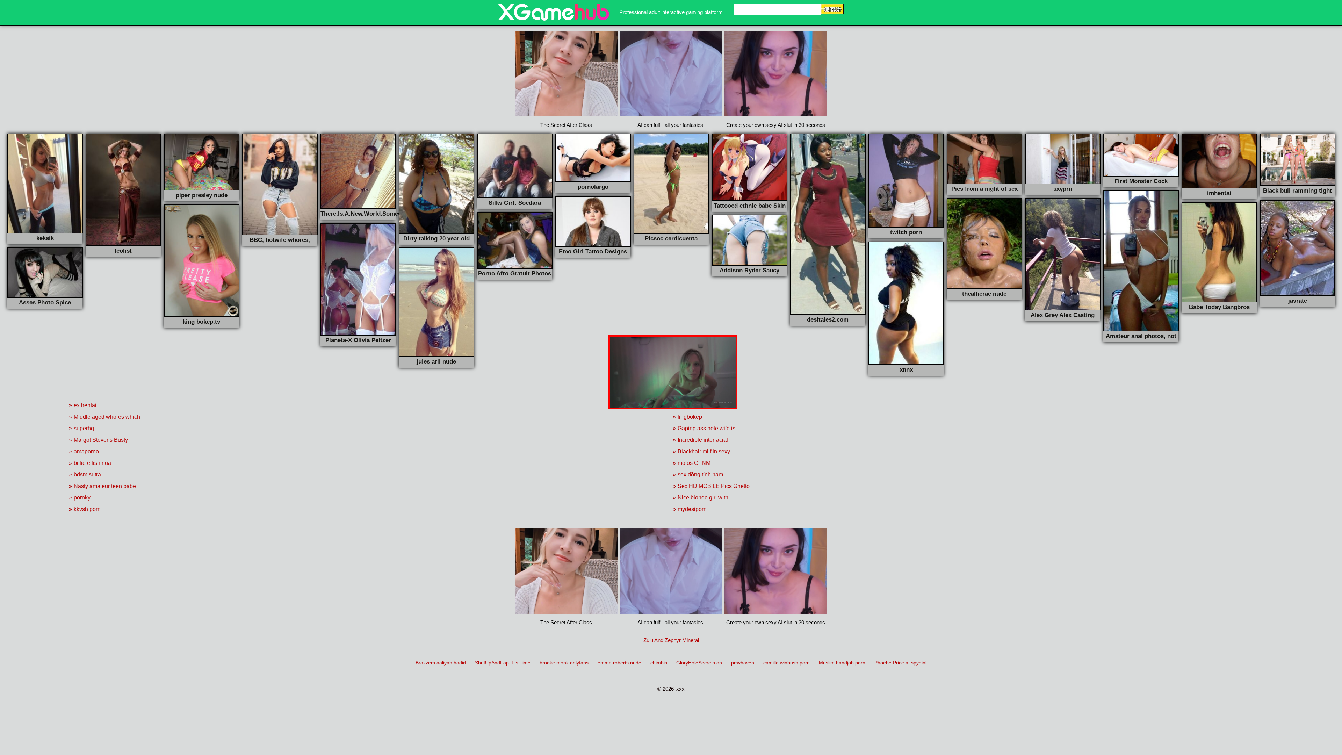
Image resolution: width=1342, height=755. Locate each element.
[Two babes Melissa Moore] (553, 19)
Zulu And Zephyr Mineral (671, 640)
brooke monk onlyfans (564, 663)
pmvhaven (742, 663)
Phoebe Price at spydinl (900, 663)
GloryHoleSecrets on (699, 663)
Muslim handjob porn (842, 663)
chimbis (658, 663)
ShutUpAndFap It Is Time (503, 663)
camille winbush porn (786, 663)
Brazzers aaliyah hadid (441, 663)
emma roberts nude (619, 663)
